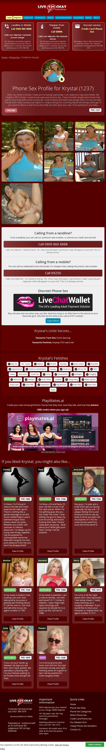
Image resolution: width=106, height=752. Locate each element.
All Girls (50, 17)
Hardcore (66, 369)
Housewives (78, 17)
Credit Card (28, 17)
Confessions (40, 17)
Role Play (77, 384)
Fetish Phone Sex (78, 715)
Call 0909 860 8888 (21, 29)
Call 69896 (56, 31)
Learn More (53, 320)
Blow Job (17, 379)
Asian (53, 389)
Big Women (61, 384)
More (96, 17)
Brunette (94, 364)
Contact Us (75, 729)
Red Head (23, 374)
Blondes (63, 364)
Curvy (48, 374)
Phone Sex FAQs (78, 707)
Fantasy (31, 379)
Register (17, 17)
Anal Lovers (78, 364)
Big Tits (13, 364)
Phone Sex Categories (80, 711)
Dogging (92, 374)
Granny (53, 369)
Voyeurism (44, 384)
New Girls (91, 384)
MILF (95, 369)
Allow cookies (94, 744)
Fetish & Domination (63, 17)
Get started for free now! (53, 451)
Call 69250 (53, 273)
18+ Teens (25, 364)
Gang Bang (73, 379)
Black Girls (14, 384)
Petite (12, 374)
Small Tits (35, 374)
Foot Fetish (46, 379)
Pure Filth (29, 384)
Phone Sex (14, 57)
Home (4, 57)
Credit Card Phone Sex (81, 718)
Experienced (16, 369)
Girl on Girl (81, 369)
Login (9, 17)
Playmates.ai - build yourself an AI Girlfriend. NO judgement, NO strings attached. (21, 727)
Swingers (78, 374)
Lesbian (58, 379)
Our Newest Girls (78, 722)
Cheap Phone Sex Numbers (83, 725)
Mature (88, 17)
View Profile (17, 551)
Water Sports (90, 379)
